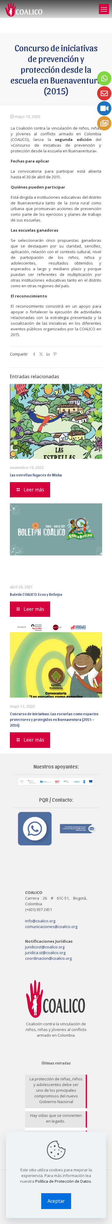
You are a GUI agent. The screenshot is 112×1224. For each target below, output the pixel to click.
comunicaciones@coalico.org (51, 926)
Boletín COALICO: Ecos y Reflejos (36, 594)
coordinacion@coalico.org (48, 958)
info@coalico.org (40, 921)
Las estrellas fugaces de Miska (36, 475)
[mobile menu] (104, 9)
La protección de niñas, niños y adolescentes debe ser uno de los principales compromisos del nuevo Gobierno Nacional (56, 1090)
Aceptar (56, 1201)
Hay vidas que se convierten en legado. (56, 1118)
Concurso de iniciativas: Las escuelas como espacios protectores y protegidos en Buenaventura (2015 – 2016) (54, 719)
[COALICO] (24, 8)
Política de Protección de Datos (63, 1181)
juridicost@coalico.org (45, 947)
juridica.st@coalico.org (45, 952)
